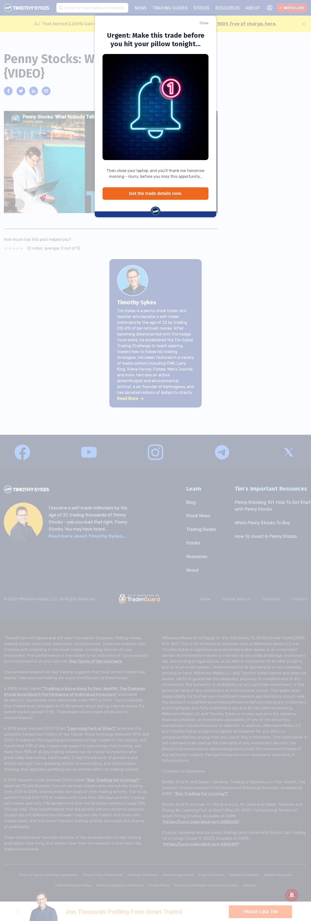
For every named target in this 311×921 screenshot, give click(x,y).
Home (205, 599)
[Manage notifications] (292, 895)
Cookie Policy (159, 885)
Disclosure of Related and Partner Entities (206, 885)
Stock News (198, 515)
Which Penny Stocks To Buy (262, 522)
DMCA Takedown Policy (73, 885)
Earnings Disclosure (143, 875)
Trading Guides (201, 529)
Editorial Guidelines (244, 875)
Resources (196, 556)
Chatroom (271, 599)
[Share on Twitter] (21, 91)
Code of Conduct (212, 875)
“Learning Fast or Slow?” (91, 728)
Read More (127, 398)
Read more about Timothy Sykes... (87, 536)
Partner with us (236, 599)
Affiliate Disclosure (278, 875)
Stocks (193, 543)
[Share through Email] (46, 91)
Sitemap (249, 885)
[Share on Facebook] (8, 91)
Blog (191, 502)
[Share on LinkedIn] (33, 91)
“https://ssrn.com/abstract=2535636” (201, 822)
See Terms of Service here (95, 661)
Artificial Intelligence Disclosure (120, 885)
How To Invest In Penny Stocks (266, 536)
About (192, 570)
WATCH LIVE (294, 8)
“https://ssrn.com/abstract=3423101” (201, 844)
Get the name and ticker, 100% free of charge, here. (218, 24)
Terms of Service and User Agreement (48, 875)
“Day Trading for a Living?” (113, 780)
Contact (299, 599)
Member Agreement (178, 875)
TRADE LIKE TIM (260, 911)
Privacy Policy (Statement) (102, 875)
